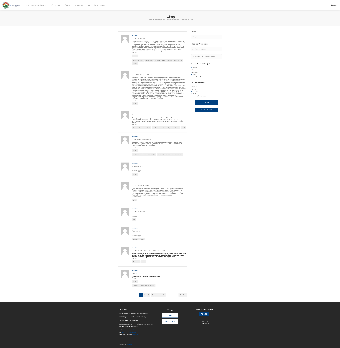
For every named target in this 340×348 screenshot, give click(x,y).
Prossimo (183, 295)
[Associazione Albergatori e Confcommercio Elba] (11, 7)
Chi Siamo (195, 68)
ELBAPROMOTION (206, 110)
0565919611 (135, 334)
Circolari (95, 5)
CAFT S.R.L (207, 102)
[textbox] (204, 49)
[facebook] (222, 344)
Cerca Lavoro (79, 5)
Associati (195, 72)
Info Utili (102, 5)
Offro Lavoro (67, 5)
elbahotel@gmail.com (130, 330)
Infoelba (129, 345)
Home (27, 5)
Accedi (334, 5)
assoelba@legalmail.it (129, 332)
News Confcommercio (199, 96)
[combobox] (206, 37)
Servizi (194, 70)
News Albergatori (197, 77)
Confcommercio (54, 5)
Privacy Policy (204, 321)
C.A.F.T (170, 315)
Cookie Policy (204, 323)
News (88, 5)
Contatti (194, 74)
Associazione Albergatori (38, 5)
